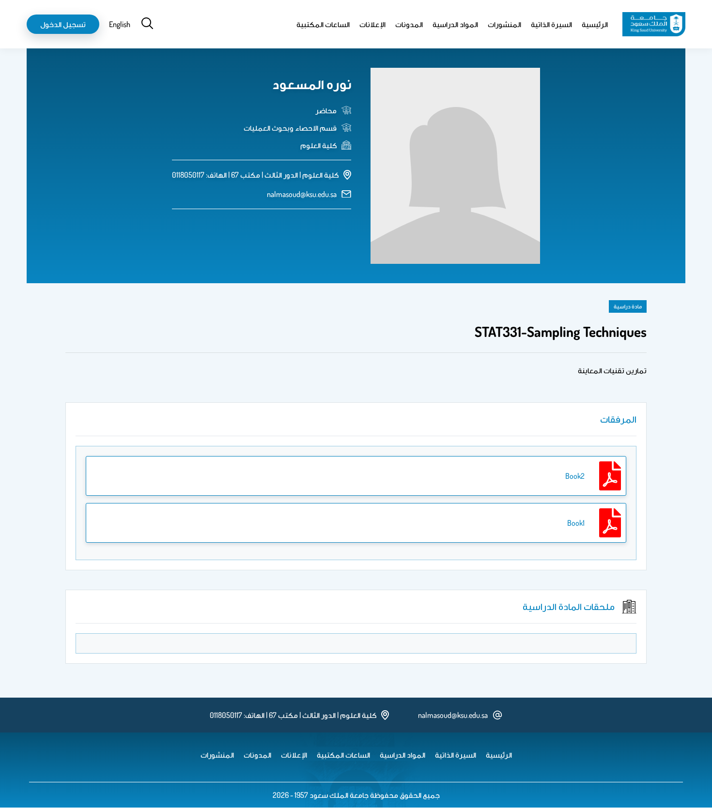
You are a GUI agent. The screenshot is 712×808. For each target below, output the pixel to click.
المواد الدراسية (455, 24)
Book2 (575, 476)
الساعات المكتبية (323, 24)
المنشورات (504, 24)
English (119, 24)
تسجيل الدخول (63, 24)
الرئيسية (595, 24)
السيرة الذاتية (551, 24)
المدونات (409, 24)
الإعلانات (372, 24)
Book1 (576, 523)
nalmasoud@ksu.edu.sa (302, 194)
